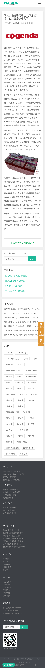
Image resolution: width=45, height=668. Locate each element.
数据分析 (34, 394)
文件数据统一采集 (9, 495)
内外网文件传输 (31, 370)
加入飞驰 (6, 595)
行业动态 (6, 593)
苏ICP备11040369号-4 (22, 663)
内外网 (20, 364)
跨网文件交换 (22, 442)
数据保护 (23, 394)
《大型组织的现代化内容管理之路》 (17, 276)
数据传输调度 (11, 394)
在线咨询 (41, 327)
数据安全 (9, 406)
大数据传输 (19, 382)
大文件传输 (32, 382)
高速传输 (23, 453)
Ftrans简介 (7, 582)
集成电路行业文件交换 (11, 530)
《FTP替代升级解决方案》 (14, 285)
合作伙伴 (6, 584)
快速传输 (9, 388)
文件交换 (9, 424)
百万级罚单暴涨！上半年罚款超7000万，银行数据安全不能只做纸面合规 (22, 309)
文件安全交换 (33, 424)
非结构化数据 (11, 453)
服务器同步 (24, 430)
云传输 (25, 358)
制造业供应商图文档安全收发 (14, 546)
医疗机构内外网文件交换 (12, 544)
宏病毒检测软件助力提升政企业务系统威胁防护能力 (22, 330)
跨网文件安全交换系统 (11, 471)
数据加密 (9, 400)
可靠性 (19, 376)
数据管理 (20, 418)
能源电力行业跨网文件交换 (13, 541)
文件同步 (20, 424)
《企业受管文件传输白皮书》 (15, 290)
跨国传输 (31, 436)
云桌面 (35, 358)
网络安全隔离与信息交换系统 (14, 474)
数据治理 (26, 412)
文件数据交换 (11, 430)
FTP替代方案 (21, 352)
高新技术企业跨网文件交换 (13, 533)
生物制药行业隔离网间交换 (13, 538)
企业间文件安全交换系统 (12, 492)
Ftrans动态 (7, 587)
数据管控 (9, 418)
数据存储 (31, 400)
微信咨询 (41, 343)
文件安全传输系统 (9, 507)
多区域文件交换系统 (10, 489)
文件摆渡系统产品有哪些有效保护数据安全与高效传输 (22, 335)
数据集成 (31, 418)
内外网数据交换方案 (13, 370)
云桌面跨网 (10, 364)
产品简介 (6, 558)
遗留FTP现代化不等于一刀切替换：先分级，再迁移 (22, 313)
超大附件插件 (8, 497)
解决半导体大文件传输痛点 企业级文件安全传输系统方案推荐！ (22, 326)
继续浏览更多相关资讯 (21, 242)
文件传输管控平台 (9, 513)
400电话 (41, 335)
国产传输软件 (31, 376)
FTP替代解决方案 (12, 358)
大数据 (8, 382)
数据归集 (20, 406)
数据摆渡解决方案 (12, 412)
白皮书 (5, 569)
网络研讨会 (7, 567)
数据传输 (31, 388)
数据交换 (20, 388)
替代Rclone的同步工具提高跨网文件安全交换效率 (22, 317)
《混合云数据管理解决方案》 (15, 281)
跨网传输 (9, 442)
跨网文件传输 (28, 448)
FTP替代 (9, 352)
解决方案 (20, 436)
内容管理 (9, 376)
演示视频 (6, 564)
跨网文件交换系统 (12, 448)
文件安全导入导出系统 (11, 480)
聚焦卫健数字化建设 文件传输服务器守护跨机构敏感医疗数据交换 (22, 322)
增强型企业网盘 (9, 510)
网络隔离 (9, 436)
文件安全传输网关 (9, 477)
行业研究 (6, 590)
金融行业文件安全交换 (11, 535)
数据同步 (20, 400)
